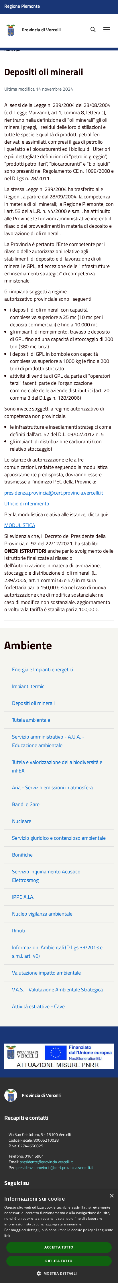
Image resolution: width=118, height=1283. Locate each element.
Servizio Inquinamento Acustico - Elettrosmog (48, 876)
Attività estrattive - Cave (38, 1006)
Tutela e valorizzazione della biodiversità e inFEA (57, 766)
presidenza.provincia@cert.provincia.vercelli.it (53, 493)
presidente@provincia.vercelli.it (46, 1162)
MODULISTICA (19, 525)
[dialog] (59, 1236)
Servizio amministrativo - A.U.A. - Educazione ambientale (48, 741)
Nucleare (21, 821)
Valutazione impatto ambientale (46, 973)
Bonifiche (22, 855)
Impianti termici (29, 686)
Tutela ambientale (31, 720)
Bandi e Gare (26, 804)
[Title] (59, 1056)
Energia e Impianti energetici (42, 669)
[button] (59, 1273)
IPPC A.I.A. (23, 897)
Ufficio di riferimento (26, 503)
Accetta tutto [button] (58, 1247)
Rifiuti (18, 930)
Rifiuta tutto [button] (58, 1260)
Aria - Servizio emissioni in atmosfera (52, 787)
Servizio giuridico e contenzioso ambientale (59, 838)
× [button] (111, 1196)
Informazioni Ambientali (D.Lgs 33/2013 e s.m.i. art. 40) (57, 952)
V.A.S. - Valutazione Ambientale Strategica (57, 989)
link (7, 1235)
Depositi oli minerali (33, 703)
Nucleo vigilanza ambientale (42, 914)
